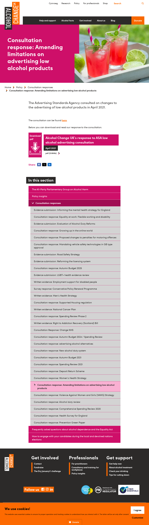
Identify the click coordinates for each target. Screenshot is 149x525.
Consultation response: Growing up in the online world (63, 230)
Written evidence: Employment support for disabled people (65, 281)
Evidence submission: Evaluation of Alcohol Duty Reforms (64, 223)
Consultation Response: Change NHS (53, 330)
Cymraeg (53, 3)
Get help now (115, 463)
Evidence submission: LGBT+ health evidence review (61, 275)
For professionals (91, 3)
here (64, 120)
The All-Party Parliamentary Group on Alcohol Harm (60, 189)
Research (65, 3)
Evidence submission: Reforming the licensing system (62, 261)
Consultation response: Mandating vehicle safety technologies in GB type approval (73, 246)
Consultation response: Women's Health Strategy (60, 378)
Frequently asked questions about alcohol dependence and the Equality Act (72, 429)
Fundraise (38, 467)
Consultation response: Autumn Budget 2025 (58, 268)
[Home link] (15, 467)
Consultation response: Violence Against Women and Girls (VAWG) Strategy (74, 395)
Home (8, 87)
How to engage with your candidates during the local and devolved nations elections (72, 438)
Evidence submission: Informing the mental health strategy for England (72, 210)
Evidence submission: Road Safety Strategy (57, 254)
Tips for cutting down (119, 474)
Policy (77, 3)
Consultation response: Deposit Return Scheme (59, 371)
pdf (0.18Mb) (51, 153)
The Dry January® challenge (47, 471)
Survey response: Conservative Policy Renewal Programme (65, 288)
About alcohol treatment (120, 467)
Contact (38, 463)
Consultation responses (40, 87)
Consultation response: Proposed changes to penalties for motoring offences (75, 237)
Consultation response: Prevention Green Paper (59, 422)
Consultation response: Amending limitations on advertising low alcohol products (75, 386)
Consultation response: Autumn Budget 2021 (57, 357)
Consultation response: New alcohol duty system (60, 350)
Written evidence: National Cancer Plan (55, 309)
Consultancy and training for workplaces (85, 468)
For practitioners (79, 463)
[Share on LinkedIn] (49, 164)
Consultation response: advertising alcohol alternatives (63, 343)
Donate (138, 20)
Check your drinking (118, 471)
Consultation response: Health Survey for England (60, 415)
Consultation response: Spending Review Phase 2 (60, 316)
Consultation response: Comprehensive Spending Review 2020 (67, 408)
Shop (105, 3)
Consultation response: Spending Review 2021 (58, 364)
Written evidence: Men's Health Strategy (55, 295)
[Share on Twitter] (44, 164)
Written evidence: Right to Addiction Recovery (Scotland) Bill (66, 323)
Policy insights (39, 196)
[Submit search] (143, 3)
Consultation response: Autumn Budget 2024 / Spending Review (68, 336)
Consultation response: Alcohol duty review (57, 401)
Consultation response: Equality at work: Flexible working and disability (72, 216)
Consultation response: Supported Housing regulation (63, 302)
